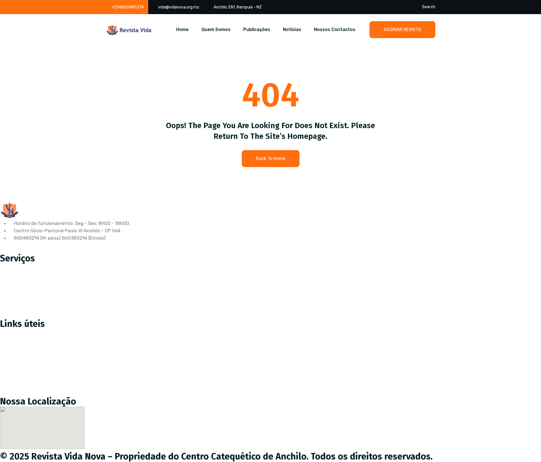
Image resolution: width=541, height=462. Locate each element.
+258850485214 (128, 7)
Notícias (292, 29)
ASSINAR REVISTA (402, 29)
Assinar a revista (23, 333)
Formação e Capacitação (32, 315)
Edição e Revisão (23, 279)
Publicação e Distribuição (32, 291)
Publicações (256, 29)
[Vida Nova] (129, 30)
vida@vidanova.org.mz (178, 7)
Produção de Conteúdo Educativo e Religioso (54, 267)
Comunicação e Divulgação (34, 303)
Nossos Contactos (334, 29)
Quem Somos (215, 29)
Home (182, 29)
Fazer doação (19, 345)
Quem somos (19, 357)
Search (428, 7)
